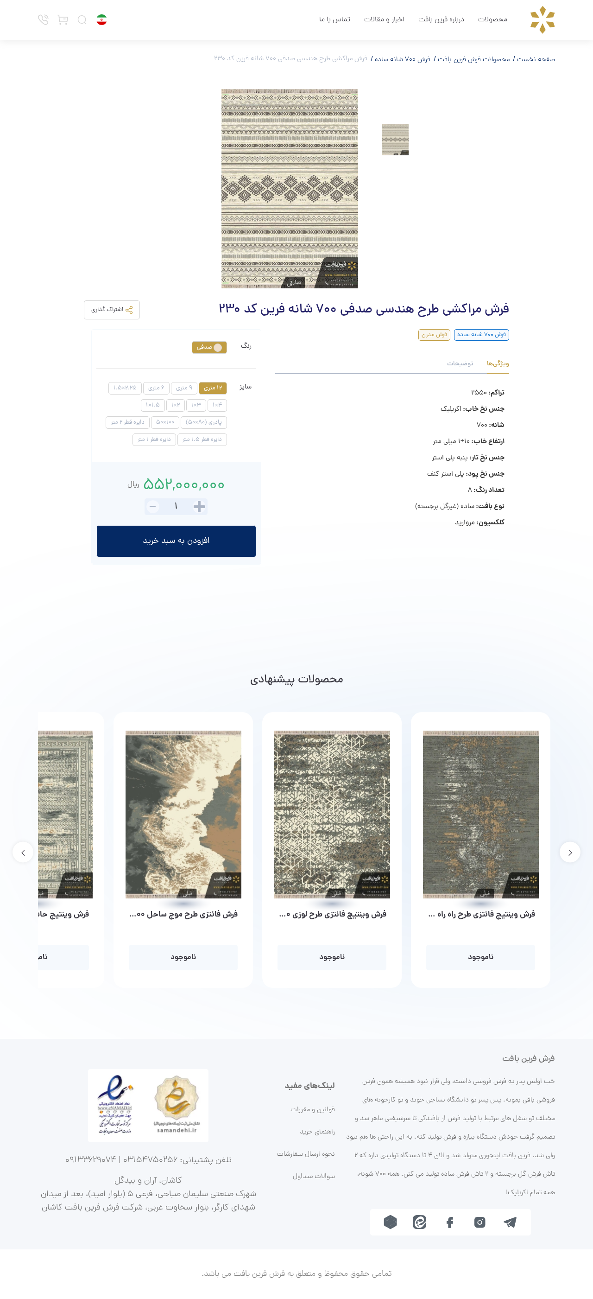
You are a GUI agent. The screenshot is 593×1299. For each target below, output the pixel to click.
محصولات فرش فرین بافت (473, 60)
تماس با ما (334, 19)
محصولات (492, 19)
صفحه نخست (535, 60)
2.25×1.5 (125, 388)
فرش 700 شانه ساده (401, 60)
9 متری (184, 388)
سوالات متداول (314, 1177)
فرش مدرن (434, 335)
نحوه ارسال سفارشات (306, 1154)
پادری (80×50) (204, 422)
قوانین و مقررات (312, 1110)
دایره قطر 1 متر (154, 439)
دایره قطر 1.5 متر (202, 439)
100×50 (165, 422)
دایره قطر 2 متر (128, 422)
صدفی (205, 347)
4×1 (217, 405)
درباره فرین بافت (441, 19)
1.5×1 (153, 405)
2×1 (175, 405)
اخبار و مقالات (384, 19)
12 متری (213, 388)
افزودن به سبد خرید (176, 541)
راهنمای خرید (317, 1132)
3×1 (196, 405)
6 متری (156, 388)
